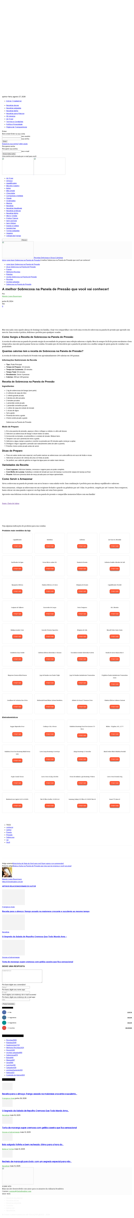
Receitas (9, 206)
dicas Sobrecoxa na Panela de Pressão (21, 267)
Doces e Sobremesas (11, 957)
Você (8, 842)
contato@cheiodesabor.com (20, 1191)
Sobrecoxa (10, 837)
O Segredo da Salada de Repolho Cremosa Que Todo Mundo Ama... (35, 1110)
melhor (8, 830)
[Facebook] (5, 310)
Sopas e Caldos (12, 226)
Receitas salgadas (13, 108)
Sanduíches (11, 228)
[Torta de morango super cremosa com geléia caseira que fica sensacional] (13, 955)
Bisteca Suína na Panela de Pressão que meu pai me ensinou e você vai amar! (42, 866)
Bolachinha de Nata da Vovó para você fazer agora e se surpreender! (38, 863)
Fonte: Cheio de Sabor (10, 503)
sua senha (25, 139)
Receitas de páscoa (14, 1198)
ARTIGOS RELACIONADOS (12, 886)
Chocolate (10, 193)
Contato (9, 1205)
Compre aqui (17, 546)
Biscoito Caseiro (12, 186)
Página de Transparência (16, 127)
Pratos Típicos (12, 218)
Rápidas (9, 274)
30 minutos (10, 116)
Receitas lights (12, 111)
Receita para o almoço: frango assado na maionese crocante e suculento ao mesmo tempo (46, 911)
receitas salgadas (12, 282)
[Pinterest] (20, 310)
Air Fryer (9, 119)
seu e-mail (25, 151)
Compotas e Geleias (14, 196)
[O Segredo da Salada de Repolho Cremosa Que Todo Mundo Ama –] (13, 929)
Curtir (129, 1012)
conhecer (9, 827)
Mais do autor (29, 886)
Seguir (129, 1017)
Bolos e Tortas (8, 1149)
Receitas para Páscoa (15, 113)
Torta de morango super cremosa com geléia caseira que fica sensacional (37, 962)
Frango (9, 269)
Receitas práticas (13, 211)
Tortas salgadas (12, 231)
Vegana (9, 233)
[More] (35, 310)
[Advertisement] (26, 319)
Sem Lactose (11, 221)
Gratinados (10, 201)
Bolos (8, 188)
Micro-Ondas (11, 216)
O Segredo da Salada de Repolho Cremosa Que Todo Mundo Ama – (34, 936)
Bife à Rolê (10, 191)
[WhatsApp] (28, 310)
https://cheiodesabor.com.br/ (12, 882)
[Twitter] (13, 310)
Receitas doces (12, 105)
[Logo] (18, 174)
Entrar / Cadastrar (14, 101)
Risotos (9, 203)
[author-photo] (7, 877)
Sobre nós (10, 1208)
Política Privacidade (14, 124)
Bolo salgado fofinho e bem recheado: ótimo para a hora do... (33, 1144)
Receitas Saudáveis (14, 208)
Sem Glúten (11, 223)
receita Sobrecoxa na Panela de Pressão (21, 277)
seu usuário (25, 136)
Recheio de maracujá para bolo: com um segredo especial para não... (37, 1161)
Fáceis (9, 198)
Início (4, 260)
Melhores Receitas (13, 272)
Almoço (9, 181)
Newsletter (10, 1210)
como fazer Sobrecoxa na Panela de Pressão (23, 260)
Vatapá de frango (13, 236)
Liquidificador (11, 183)
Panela (9, 832)
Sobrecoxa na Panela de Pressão (18, 284)
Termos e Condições (14, 121)
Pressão (9, 835)
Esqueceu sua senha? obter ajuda (15, 144)
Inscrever (128, 1028)
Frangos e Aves (8, 907)
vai (7, 840)
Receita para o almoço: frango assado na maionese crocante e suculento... (39, 1093)
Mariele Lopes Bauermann (12, 296)
